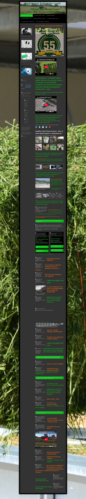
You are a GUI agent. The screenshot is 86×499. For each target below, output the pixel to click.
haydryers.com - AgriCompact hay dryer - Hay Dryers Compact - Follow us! (47, 124)
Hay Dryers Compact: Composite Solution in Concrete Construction (56, 250)
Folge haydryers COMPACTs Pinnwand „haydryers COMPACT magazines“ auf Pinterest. (26, 133)
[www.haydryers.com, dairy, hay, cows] (40, 398)
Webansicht (65, 496)
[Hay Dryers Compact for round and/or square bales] (46, 167)
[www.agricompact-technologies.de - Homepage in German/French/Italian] (26, 93)
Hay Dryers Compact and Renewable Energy (40, 251)
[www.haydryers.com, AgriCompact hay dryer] (40, 280)
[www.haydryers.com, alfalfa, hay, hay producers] (40, 258)
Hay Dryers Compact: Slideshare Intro (41, 247)
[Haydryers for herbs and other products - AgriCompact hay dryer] (53, 167)
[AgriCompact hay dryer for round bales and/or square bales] (39, 167)
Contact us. (52, 254)
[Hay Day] (22, 85)
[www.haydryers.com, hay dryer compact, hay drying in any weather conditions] (40, 289)
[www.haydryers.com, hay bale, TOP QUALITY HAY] (39, 264)
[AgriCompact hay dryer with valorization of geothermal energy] (60, 195)
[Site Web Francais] (26, 121)
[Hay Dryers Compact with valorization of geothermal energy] (53, 195)
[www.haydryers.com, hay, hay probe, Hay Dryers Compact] (40, 298)
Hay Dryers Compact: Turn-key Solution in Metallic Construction (56, 246)
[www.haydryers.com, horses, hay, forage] (38, 350)
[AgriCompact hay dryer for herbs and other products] (60, 167)
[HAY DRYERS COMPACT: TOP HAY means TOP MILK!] (49, 313)
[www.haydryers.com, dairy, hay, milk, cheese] (40, 457)
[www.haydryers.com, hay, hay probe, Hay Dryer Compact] (40, 390)
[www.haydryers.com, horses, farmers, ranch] (40, 330)
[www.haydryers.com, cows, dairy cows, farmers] (40, 362)
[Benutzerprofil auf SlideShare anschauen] (24, 80)
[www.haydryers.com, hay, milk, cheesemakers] (40, 451)
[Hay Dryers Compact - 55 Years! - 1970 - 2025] (49, 42)
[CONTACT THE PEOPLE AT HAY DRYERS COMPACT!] (26, 44)
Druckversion (22, 495)
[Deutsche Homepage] (26, 103)
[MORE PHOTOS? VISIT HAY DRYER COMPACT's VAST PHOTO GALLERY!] (26, 31)
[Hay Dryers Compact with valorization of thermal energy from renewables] (39, 195)
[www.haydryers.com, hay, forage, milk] (40, 368)
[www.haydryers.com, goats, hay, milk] (40, 403)
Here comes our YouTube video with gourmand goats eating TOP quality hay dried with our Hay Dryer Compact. (49, 413)
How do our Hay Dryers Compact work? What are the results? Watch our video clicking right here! (48, 221)
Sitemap (26, 495)
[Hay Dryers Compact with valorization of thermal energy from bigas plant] (46, 195)
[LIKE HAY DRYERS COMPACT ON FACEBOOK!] (26, 71)
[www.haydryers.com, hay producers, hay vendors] (39, 273)
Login (66, 495)
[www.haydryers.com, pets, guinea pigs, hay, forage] (40, 426)
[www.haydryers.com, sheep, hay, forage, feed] (40, 418)
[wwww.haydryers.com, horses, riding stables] (40, 336)
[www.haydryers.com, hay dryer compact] (40, 342)
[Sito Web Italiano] (26, 113)
